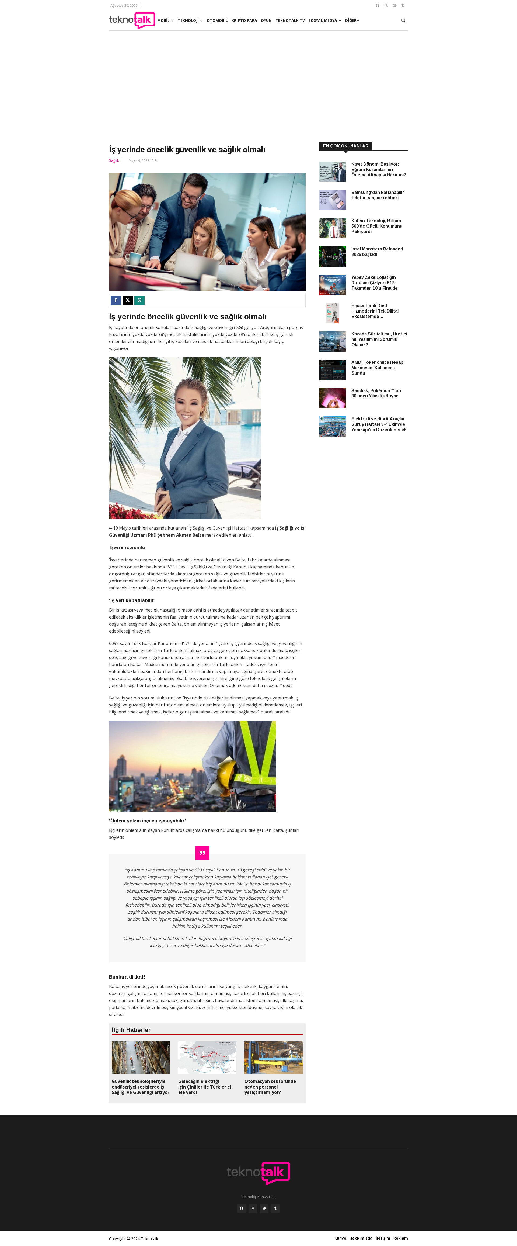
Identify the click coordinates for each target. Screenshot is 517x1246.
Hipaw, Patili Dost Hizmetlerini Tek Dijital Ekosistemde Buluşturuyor (375, 311)
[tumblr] (275, 1208)
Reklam (400, 1238)
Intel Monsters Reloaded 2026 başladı (377, 252)
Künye (340, 1238)
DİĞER (351, 20)
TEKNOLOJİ (189, 20)
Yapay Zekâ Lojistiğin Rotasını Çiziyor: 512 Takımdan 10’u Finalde (374, 282)
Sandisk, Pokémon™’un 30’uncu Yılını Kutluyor (376, 393)
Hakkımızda (361, 1238)
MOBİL (164, 20)
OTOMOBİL (217, 20)
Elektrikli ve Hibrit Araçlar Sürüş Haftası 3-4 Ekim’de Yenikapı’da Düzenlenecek (379, 424)
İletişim (383, 1238)
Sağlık (114, 160)
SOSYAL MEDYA (323, 20)
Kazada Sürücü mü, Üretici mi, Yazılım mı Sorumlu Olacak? (379, 339)
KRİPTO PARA (244, 20)
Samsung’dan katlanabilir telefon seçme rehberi (377, 195)
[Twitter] (253, 1208)
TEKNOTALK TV (290, 20)
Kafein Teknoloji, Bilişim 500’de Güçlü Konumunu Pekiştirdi (377, 226)
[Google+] (264, 1208)
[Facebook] (241, 1208)
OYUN (266, 20)
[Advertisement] (258, 87)
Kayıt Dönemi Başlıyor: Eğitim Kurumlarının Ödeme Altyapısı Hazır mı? (378, 169)
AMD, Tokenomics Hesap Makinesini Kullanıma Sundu (377, 367)
